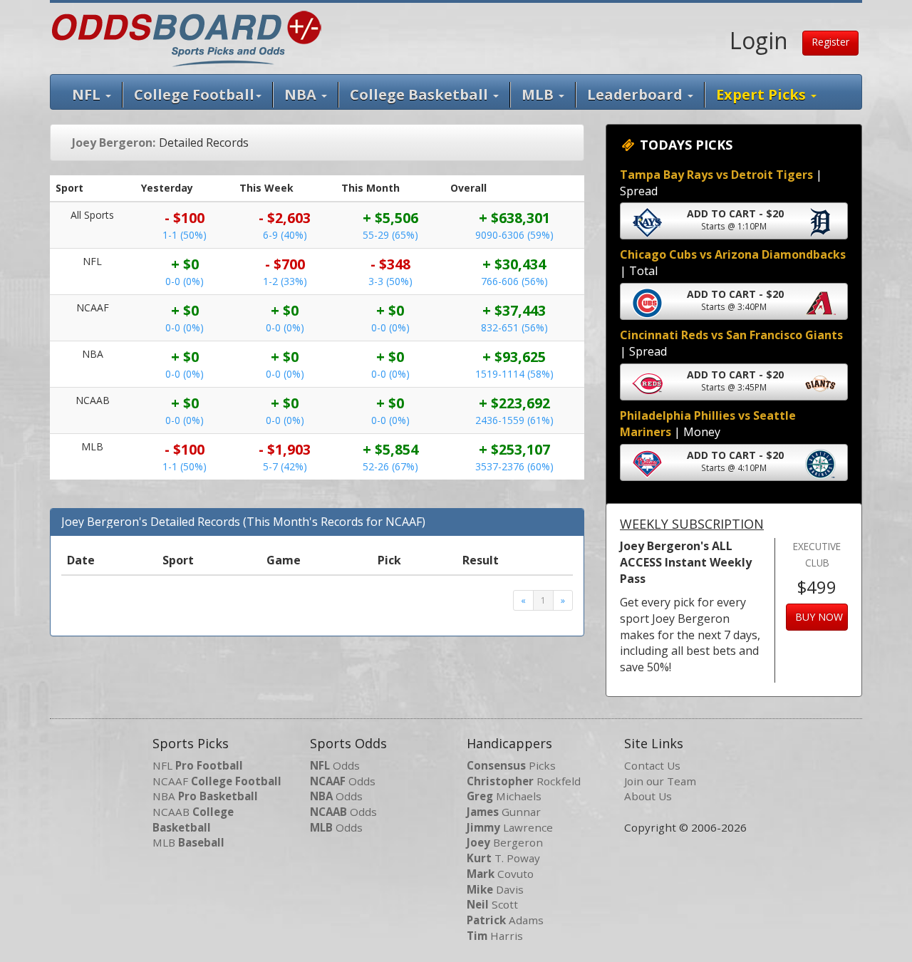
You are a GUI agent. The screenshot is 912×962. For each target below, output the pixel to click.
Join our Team (660, 781)
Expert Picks (762, 94)
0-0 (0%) (184, 281)
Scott (492, 904)
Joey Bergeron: (113, 142)
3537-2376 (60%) (514, 466)
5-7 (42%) (285, 466)
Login (759, 40)
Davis (495, 889)
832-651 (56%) (514, 327)
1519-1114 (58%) (514, 374)
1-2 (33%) (285, 281)
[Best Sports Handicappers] (186, 37)
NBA (302, 94)
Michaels (504, 796)
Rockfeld (524, 781)
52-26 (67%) (390, 466)
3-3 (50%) (390, 281)
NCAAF (216, 781)
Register (830, 41)
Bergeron (505, 842)
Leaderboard (636, 94)
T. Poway (503, 858)
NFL (88, 94)
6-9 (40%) (285, 235)
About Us (648, 796)
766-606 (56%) (514, 281)
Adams (505, 920)
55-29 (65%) (390, 235)
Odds (335, 765)
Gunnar (504, 812)
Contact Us (652, 765)
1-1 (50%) (184, 235)
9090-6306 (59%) (514, 235)
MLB (539, 94)
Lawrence (510, 827)
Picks (511, 765)
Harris (495, 936)
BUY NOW (819, 617)
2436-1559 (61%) (514, 420)
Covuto (500, 874)
